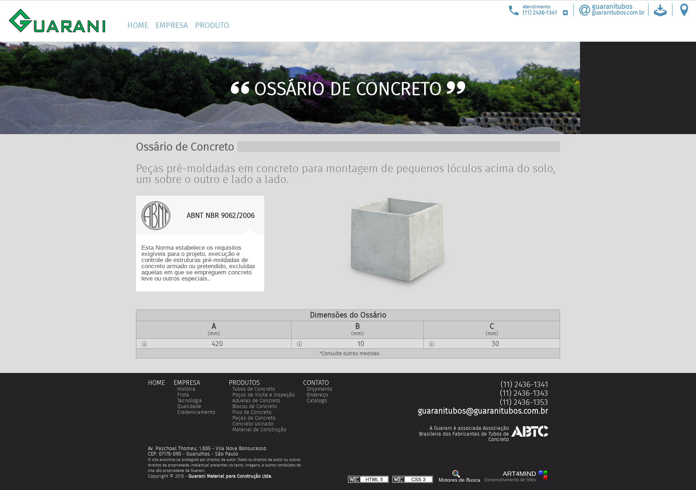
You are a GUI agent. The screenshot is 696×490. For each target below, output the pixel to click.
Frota (183, 394)
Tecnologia (189, 400)
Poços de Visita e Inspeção (263, 394)
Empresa (172, 25)
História (186, 389)
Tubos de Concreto (253, 389)
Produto (212, 25)
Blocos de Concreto (254, 406)
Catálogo (317, 400)
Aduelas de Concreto (256, 400)
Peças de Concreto (254, 418)
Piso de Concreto (252, 412)
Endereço (317, 394)
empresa (187, 382)
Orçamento (319, 389)
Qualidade (189, 406)
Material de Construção (259, 429)
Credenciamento (196, 412)
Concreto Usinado (252, 423)
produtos (244, 382)
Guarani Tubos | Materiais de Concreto (57, 21)
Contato (316, 382)
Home (137, 25)
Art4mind (510, 476)
